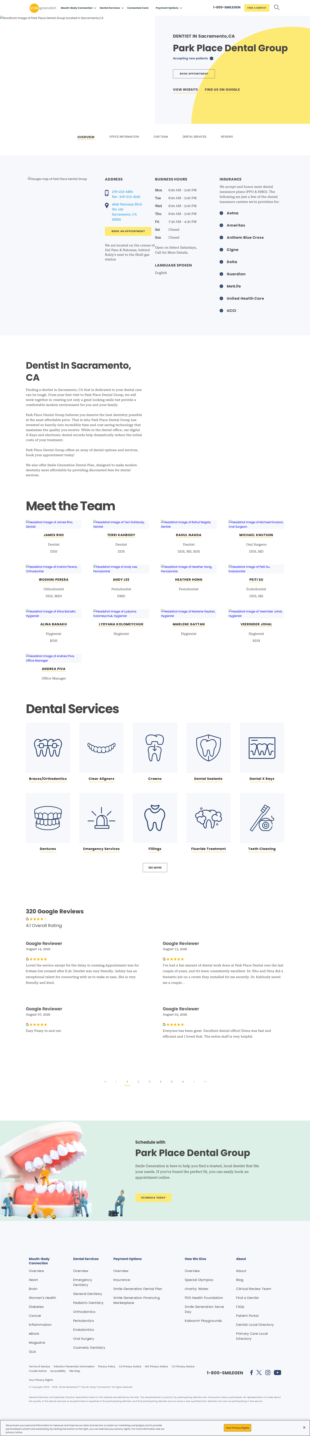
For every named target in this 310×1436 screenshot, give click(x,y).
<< (105, 1081)
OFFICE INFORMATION (124, 137)
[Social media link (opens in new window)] (251, 1373)
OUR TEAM (161, 137)
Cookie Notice (38, 1371)
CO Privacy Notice (183, 1366)
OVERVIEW (86, 137)
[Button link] (277, 7)
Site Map (74, 1371)
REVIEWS (227, 137)
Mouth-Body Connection (77, 8)
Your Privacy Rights (41, 1380)
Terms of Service (39, 1366)
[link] (86, 137)
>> (205, 1081)
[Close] (304, 1427)
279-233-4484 (122, 191)
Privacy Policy (106, 1366)
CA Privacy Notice (130, 1366)
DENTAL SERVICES (194, 137)
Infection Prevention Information (74, 1366)
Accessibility (58, 1371)
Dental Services (110, 8)
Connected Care (138, 8)
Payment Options (167, 8)
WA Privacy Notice (156, 1366)
